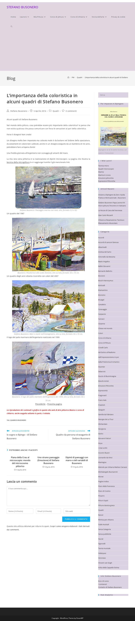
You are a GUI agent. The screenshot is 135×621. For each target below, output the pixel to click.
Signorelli (101, 543)
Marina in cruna (104, 175)
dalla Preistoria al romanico (108, 362)
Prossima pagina (54, 404)
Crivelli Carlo (103, 347)
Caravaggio (102, 309)
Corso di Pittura (104, 343)
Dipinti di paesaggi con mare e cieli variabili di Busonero (77, 460)
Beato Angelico (104, 261)
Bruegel (101, 300)
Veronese (102, 558)
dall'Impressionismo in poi (108, 357)
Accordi (101, 237)
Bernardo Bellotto (105, 271)
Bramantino (103, 290)
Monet (100, 476)
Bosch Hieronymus (105, 280)
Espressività (102, 390)
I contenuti (102, 584)
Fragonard (102, 395)
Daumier (101, 367)
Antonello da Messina (106, 257)
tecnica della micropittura (18, 162)
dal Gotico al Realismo (106, 352)
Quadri (56, 111)
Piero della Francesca (106, 486)
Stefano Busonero (18, 111)
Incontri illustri (104, 453)
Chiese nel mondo (105, 328)
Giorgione (102, 429)
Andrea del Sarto (104, 252)
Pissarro (101, 496)
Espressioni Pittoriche (106, 181)
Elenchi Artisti (103, 381)
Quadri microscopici (106, 169)
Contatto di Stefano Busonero (110, 587)
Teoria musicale (104, 548)
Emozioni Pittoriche (106, 386)
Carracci (101, 319)
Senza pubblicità (104, 534)
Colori (100, 333)
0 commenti (71, 111)
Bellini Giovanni (104, 266)
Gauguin (101, 410)
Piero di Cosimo (104, 491)
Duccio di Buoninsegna (107, 376)
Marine (101, 172)
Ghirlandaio (102, 424)
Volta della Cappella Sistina (108, 567)
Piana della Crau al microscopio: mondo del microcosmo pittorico (20, 462)
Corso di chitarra (104, 338)
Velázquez (102, 553)
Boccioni (101, 276)
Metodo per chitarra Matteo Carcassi (112, 467)
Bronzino (101, 295)
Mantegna (102, 462)
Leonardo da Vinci (105, 457)
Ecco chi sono (103, 581)
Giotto (100, 433)
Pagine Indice (103, 481)
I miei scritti (102, 448)
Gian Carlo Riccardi (105, 215)
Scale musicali (103, 524)
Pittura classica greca (106, 505)
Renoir (100, 515)
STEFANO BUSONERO (22, 7)
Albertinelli (102, 247)
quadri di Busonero (18, 420)
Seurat (100, 539)
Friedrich (101, 405)
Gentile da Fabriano (106, 414)
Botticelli (101, 285)
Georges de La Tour (105, 419)
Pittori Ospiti (103, 500)
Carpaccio (102, 314)
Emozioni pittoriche (106, 178)
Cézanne (101, 323)
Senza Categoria (104, 529)
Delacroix (101, 371)
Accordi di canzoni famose (108, 242)
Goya (100, 443)
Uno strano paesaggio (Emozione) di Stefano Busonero (48, 460)
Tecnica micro (103, 166)
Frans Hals (102, 400)
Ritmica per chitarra (106, 520)
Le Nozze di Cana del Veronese (110, 210)
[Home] (68, 77)
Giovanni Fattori (104, 438)
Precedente (40, 404)
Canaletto (102, 304)
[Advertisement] (67, 51)
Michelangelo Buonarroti (108, 472)
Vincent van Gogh (105, 563)
